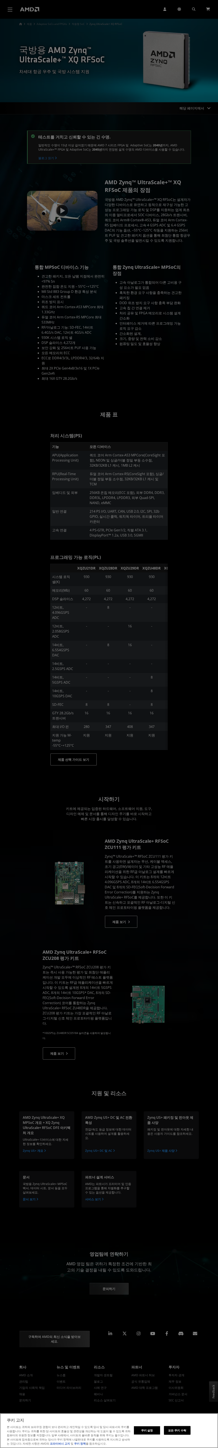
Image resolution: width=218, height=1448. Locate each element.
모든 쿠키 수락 (177, 1430)
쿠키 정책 (80, 1443)
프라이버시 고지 (60, 1443)
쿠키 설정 (147, 1430)
